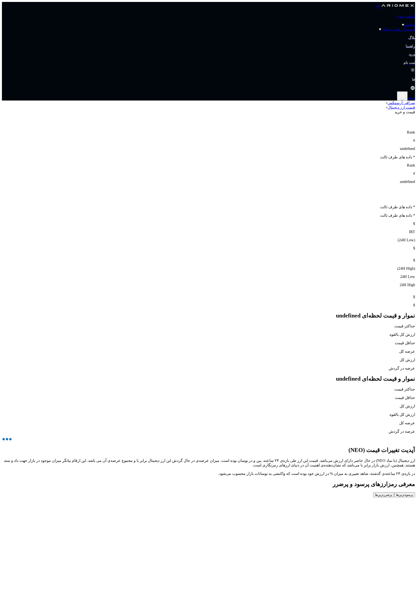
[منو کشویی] (402, 96)
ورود (411, 97)
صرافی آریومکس (401, 103)
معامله (409, 25)
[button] (208, 84)
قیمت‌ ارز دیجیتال (401, 107)
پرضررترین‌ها (383, 495)
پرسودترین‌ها (404, 495)
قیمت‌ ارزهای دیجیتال (398, 29)
